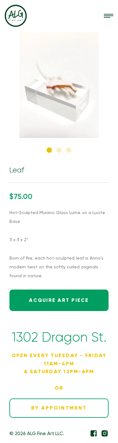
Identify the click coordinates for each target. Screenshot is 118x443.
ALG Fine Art (16, 16)
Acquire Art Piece (59, 300)
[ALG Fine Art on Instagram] (105, 433)
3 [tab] (68, 150)
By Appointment (59, 408)
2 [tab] (59, 150)
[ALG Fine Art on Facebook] (94, 433)
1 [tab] (49, 150)
